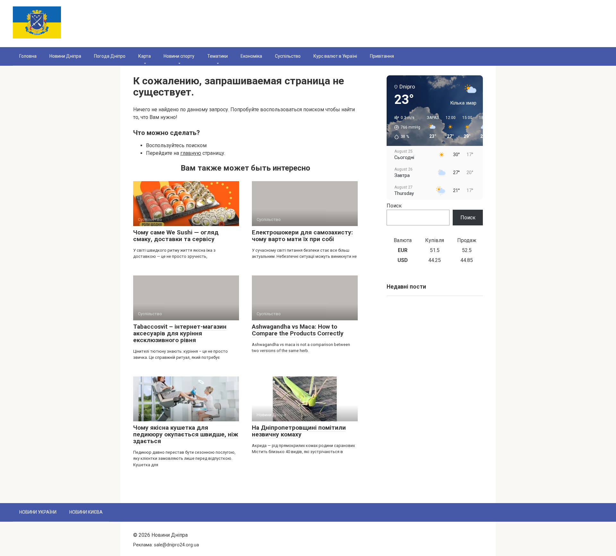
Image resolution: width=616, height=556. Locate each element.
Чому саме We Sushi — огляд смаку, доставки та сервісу (175, 236)
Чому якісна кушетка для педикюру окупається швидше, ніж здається (185, 434)
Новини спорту (179, 56)
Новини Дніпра (65, 56)
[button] (405, 127)
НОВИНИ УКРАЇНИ (37, 512)
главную (190, 153)
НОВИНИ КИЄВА (86, 512)
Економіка (251, 56)
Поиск (394, 206)
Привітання (382, 56)
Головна (28, 56)
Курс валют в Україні (335, 56)
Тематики (217, 56)
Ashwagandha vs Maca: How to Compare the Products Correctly (298, 330)
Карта (144, 56)
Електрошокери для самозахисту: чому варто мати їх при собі (302, 236)
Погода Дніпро (109, 56)
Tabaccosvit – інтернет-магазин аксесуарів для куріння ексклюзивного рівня (180, 333)
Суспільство (288, 56)
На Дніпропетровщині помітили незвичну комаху (299, 431)
